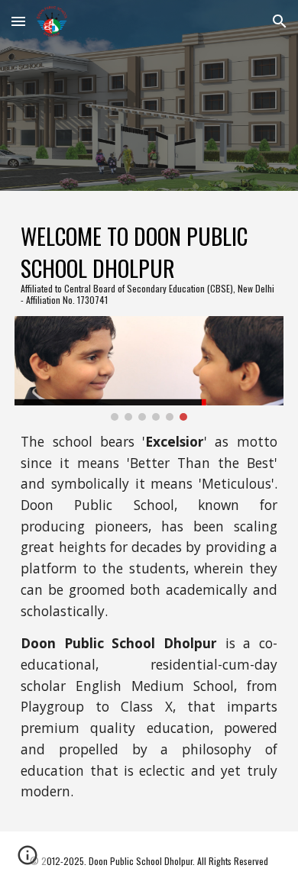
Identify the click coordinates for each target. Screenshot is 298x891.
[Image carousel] (149, 368)
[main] (149, 262)
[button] (18, 21)
